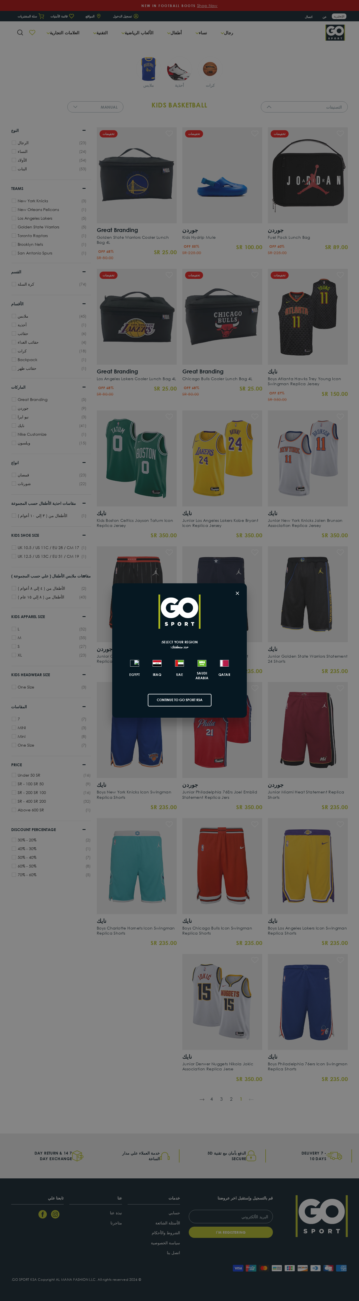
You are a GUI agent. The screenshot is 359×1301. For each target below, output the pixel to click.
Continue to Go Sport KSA (179, 700)
